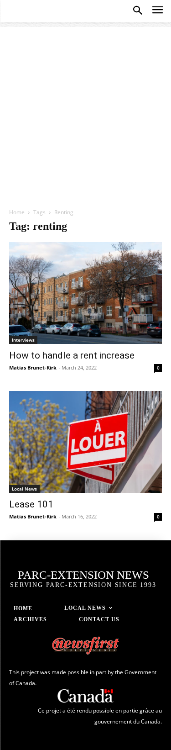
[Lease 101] (85, 442)
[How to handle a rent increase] (85, 293)
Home (17, 212)
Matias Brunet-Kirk (33, 367)
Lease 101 (31, 504)
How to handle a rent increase (72, 355)
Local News (24, 489)
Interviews (23, 340)
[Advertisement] (85, 112)
